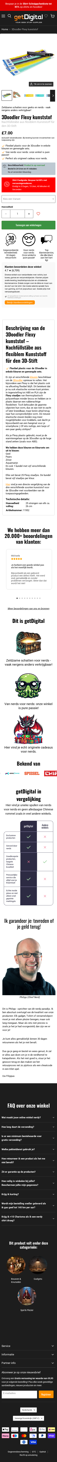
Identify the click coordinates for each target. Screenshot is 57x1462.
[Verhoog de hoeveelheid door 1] (29, 214)
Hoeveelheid (7, 207)
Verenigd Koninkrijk (27, 1418)
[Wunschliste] (46, 16)
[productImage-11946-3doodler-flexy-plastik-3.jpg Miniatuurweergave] (40, 95)
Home (5, 29)
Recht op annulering (28, 1455)
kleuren (34, 377)
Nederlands (27, 1410)
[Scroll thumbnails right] (52, 96)
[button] (17, 598)
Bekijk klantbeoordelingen (20, 302)
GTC (34, 1452)
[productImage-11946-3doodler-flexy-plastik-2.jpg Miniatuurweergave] (29, 95)
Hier (8, 484)
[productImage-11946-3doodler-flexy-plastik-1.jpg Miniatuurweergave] (18, 95)
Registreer (46, 1394)
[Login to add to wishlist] (38, 213)
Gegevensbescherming (18, 1452)
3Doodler (18, 380)
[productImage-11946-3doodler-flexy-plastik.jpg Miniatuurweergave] (7, 95)
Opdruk (42, 1452)
